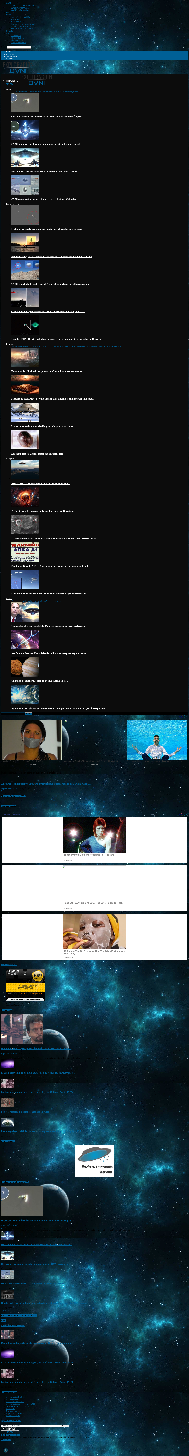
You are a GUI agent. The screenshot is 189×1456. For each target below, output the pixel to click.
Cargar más (5, 1310)
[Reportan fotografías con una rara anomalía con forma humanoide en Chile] (25, 251)
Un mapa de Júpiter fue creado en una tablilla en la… (39, 680)
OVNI (8, 3)
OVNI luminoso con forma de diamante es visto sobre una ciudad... (36, 1244)
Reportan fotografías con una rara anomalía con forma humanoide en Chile (51, 256)
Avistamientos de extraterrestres (24, 5)
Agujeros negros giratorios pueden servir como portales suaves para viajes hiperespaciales (58, 708)
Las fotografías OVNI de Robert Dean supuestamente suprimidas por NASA (41, 1131)
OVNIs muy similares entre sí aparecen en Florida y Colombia (44, 199)
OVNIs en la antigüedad (21, 10)
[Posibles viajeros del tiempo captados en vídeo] (7, 1107)
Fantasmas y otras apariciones (23, 24)
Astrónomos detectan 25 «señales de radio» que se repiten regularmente (48, 653)
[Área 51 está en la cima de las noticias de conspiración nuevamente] (25, 479)
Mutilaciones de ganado (21, 26)
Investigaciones (12, 12)
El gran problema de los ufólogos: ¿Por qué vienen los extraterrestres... (38, 1072)
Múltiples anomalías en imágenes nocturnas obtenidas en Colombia (46, 229)
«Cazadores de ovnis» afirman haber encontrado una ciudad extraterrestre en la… (54, 538)
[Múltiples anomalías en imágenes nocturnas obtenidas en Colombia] (25, 224)
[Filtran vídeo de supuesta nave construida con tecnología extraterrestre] (25, 588)
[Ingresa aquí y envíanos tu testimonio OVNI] (94, 1177)
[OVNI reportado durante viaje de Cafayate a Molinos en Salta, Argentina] (25, 279)
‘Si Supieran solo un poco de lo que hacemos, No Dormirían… (44, 511)
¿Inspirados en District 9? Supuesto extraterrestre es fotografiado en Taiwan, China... (46, 783)
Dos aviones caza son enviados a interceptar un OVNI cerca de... (35, 1264)
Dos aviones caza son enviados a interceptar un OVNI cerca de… (45, 171)
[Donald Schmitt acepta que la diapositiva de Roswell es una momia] (22, 1043)
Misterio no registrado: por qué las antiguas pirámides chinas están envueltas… (53, 398)
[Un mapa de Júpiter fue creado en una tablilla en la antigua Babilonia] (25, 676)
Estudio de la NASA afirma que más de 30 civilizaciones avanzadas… (47, 371)
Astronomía (16, 36)
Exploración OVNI (9, 789)
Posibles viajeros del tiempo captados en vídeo (25, 1111)
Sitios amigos (11, 56)
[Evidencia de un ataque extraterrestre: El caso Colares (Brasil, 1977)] (7, 1087)
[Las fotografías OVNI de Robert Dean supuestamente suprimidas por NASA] (7, 1126)
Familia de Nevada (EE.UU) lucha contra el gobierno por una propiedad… (50, 566)
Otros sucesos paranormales (22, 29)
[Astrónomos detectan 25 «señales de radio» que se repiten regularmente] (25, 648)
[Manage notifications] (6, 1450)
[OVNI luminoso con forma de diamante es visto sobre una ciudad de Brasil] (25, 139)
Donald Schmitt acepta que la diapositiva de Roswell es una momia (36, 1048)
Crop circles (16, 22)
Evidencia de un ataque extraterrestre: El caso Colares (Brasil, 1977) (37, 1092)
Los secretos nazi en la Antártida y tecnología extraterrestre (42, 426)
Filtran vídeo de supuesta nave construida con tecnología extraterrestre (48, 593)
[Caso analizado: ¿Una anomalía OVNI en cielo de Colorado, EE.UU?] (25, 306)
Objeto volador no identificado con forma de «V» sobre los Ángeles (46, 116)
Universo (15, 40)
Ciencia (9, 33)
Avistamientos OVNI (20, 8)
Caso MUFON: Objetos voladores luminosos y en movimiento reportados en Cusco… (56, 339)
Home (8, 52)
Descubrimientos (18, 38)
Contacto (9, 59)
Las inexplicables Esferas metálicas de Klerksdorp (37, 453)
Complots (10, 31)
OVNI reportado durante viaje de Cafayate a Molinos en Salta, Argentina (50, 284)
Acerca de (10, 54)
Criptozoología (17, 19)
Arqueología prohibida (20, 17)
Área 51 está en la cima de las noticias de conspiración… (40, 483)
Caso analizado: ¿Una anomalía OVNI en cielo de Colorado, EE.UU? (48, 311)
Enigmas (9, 15)
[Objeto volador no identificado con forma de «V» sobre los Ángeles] (25, 111)
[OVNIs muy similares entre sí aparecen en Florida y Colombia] (25, 194)
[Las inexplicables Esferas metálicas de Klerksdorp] (25, 449)
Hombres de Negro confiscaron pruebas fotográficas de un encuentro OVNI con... (44, 1303)
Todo (13, 92)
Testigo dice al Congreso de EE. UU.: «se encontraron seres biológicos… (49, 625)
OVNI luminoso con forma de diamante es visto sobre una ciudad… (47, 144)
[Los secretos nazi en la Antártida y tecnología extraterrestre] (25, 421)
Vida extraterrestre (18, 43)
